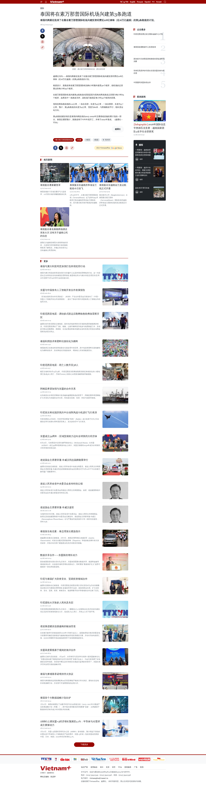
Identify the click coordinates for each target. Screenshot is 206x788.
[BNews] (75, 759)
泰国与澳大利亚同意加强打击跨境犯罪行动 (62, 266)
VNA (120, 767)
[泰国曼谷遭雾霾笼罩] (54, 172)
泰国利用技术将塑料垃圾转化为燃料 (59, 341)
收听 (141, 159)
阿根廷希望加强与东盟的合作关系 (58, 388)
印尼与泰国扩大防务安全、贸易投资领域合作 (63, 578)
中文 (153, 2)
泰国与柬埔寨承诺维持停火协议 (56, 674)
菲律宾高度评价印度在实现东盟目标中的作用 (149, 72)
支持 (107, 767)
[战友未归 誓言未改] (158, 192)
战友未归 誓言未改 (142, 188)
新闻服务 (127, 767)
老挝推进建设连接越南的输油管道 (58, 626)
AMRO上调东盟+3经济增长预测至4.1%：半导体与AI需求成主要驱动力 (70, 723)
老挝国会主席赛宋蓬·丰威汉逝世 (57, 507)
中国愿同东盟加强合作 (142, 82)
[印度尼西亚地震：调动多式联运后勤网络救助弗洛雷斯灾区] (115, 320)
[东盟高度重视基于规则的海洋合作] (115, 656)
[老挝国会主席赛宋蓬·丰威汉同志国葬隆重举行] (115, 466)
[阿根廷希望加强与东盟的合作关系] (115, 395)
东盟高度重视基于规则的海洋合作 (58, 650)
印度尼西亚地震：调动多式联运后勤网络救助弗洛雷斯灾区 (69, 315)
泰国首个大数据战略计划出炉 (55, 697)
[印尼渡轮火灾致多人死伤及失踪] (115, 609)
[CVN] (114, 759)
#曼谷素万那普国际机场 (64, 140)
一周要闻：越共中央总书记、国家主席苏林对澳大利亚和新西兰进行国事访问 (143, 171)
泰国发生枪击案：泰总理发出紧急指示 (60, 531)
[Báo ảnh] (144, 759)
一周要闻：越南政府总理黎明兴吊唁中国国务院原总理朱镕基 (143, 152)
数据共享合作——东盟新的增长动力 (58, 555)
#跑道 (96, 140)
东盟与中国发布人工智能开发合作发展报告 (62, 290)
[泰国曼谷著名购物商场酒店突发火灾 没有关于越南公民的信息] (54, 217)
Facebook (42, 30)
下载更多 (84, 744)
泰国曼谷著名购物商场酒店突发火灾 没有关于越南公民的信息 (54, 232)
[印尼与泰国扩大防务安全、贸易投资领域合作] (115, 585)
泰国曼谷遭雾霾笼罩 (50, 185)
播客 (141, 145)
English (132, 2)
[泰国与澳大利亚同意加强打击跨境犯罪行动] (115, 273)
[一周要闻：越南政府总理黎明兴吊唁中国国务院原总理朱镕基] (158, 154)
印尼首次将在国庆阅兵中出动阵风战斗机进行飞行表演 (68, 412)
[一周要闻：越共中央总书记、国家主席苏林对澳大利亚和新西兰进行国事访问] (158, 171)
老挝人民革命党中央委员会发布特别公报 (61, 483)
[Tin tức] (65, 759)
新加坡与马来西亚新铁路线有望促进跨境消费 (149, 60)
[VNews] (55, 759)
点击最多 (141, 29)
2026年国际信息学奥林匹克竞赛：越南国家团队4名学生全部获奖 (149, 128)
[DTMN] (129, 759)
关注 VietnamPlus (103, 148)
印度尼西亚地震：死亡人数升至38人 (59, 365)
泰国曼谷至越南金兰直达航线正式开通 (112, 187)
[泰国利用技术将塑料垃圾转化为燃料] (115, 348)
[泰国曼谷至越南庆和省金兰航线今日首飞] (84, 172)
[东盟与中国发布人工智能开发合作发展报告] (115, 296)
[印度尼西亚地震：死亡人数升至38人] (115, 371)
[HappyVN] (159, 759)
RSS (101, 767)
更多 (46, 261)
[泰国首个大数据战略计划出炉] (115, 704)
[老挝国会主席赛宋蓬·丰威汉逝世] (115, 514)
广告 (135, 767)
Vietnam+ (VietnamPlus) (57, 1)
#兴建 (79, 140)
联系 (142, 767)
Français (140, 2)
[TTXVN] (46, 759)
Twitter (42, 36)
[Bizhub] (84, 759)
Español (147, 2)
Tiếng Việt (124, 2)
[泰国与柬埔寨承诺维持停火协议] (115, 680)
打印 (42, 42)
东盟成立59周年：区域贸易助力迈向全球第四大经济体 (68, 436)
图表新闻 (141, 97)
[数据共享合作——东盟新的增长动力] (115, 562)
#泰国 (87, 140)
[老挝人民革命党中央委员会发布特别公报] (115, 490)
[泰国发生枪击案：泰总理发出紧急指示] (115, 538)
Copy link (42, 47)
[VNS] (98, 759)
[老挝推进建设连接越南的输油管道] (115, 633)
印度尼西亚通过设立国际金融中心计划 (148, 34)
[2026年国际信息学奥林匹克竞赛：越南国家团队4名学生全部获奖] (150, 111)
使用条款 (94, 767)
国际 (42, 8)
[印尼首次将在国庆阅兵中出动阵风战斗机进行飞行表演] (115, 419)
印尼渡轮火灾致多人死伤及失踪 (56, 602)
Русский (158, 2)
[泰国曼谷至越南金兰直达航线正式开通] (113, 172)
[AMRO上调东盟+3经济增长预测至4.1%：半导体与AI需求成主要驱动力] (115, 728)
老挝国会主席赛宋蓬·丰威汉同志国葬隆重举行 (64, 460)
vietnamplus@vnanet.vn (99, 778)
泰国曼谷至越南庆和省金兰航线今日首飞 (83, 187)
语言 (113, 767)
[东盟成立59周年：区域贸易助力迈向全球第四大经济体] (115, 443)
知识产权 (84, 767)
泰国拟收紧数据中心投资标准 (145, 47)
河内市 (107, 140)
